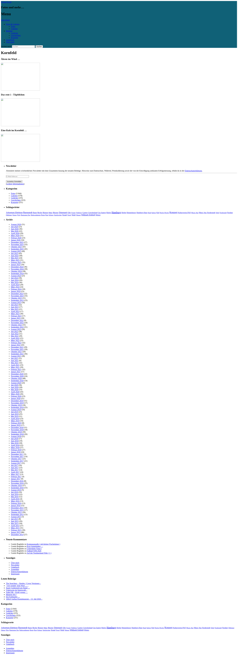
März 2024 (15, 287)
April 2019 (15, 418)
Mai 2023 (14, 309)
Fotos (13, 26)
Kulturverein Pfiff (184, 213)
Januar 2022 (15, 345)
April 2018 (15, 445)
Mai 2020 (14, 389)
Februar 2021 (16, 369)
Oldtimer (9, 215)
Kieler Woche (164, 213)
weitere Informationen (15, 184)
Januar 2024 (15, 291)
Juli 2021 (14, 358)
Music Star (194, 213)
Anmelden (15, 569)
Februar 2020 (16, 396)
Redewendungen (36, 215)
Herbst (123, 213)
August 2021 (16, 356)
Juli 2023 (14, 305)
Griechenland (92, 213)
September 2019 (17, 407)
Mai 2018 (14, 443)
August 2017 (16, 463)
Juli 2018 (14, 439)
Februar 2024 (16, 289)
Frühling (79, 213)
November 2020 (17, 376)
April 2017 (15, 472)
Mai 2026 (14, 231)
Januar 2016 (15, 506)
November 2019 (17, 403)
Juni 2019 (15, 414)
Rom (46, 215)
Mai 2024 (14, 282)
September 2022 (17, 327)
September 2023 (17, 300)
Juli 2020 (14, 385)
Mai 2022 (14, 336)
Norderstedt (223, 213)
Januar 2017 (15, 479)
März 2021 (15, 367)
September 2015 (17, 514)
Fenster (73, 213)
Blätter (50, 213)
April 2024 (15, 285)
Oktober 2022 (16, 325)
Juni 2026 (15, 229)
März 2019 (15, 421)
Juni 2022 (15, 334)
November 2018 (17, 430)
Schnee (51, 215)
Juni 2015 (15, 521)
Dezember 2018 (17, 427)
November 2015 (17, 510)
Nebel (217, 213)
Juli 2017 (14, 465)
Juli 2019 (14, 412)
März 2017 (15, 474)
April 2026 (15, 233)
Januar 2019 (15, 425)
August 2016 (16, 490)
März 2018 (15, 448)
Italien (154, 213)
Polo (18, 215)
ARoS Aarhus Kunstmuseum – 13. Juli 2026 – (24, 599)
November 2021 (17, 349)
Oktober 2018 (16, 432)
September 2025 (17, 249)
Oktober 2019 (16, 405)
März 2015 (15, 528)
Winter (98, 215)
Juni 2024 (15, 280)
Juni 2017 (15, 468)
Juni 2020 (15, 387)
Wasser (78, 215)
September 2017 (17, 461)
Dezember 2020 (17, 374)
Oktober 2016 (16, 485)
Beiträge (9, 31)
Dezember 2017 (17, 454)
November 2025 (17, 244)
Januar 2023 (15, 318)
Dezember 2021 (17, 347)
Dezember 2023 (17, 294)
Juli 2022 (14, 331)
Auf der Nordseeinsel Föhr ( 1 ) (39, 553)
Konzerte (14, 38)
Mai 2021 (14, 363)
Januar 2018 (15, 452)
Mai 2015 (14, 523)
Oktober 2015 (16, 512)
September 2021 (17, 354)
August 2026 (16, 224)
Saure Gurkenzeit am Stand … (18, 588)
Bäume (55, 213)
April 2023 (15, 311)
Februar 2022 (16, 343)
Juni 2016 (15, 494)
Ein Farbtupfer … (13, 597)
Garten (85, 213)
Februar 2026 (16, 238)
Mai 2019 (14, 416)
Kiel (157, 213)
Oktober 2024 (16, 271)
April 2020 (15, 392)
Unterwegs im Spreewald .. (16, 590)
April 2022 (15, 338)
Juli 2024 (14, 278)
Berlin (39, 212)
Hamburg (116, 212)
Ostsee (14, 215)
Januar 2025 (15, 265)
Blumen (45, 213)
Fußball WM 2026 (34, 551)
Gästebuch (10, 40)
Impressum (15, 574)
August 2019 (16, 410)
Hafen (108, 213)
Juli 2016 (14, 492)
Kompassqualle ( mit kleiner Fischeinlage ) (43, 544)
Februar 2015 (16, 530)
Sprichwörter (58, 215)
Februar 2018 (16, 450)
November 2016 (17, 483)
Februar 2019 (16, 423)
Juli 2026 (14, 227)
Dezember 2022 (17, 320)
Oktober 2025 (16, 247)
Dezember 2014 (17, 535)
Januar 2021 (15, 372)
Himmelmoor (131, 213)
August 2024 (16, 276)
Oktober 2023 (16, 298)
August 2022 (16, 329)
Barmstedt (27, 212)
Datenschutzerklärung (193, 171)
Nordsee (230, 213)
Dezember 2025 (17, 242)
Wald (74, 215)
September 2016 (17, 488)
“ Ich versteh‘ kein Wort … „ (17, 586)
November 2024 (17, 269)
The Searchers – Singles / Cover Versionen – (23, 583)
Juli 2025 (14, 253)
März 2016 (15, 501)
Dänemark (63, 212)
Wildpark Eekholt (88, 215)
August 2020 (16, 383)
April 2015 (15, 526)
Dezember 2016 (17, 481)
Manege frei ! (11, 595)
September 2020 (17, 381)
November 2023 (17, 296)
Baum (35, 213)
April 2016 (15, 499)
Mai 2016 (14, 497)
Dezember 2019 (17, 401)
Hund (149, 213)
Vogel (69, 215)
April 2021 (15, 365)
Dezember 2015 (17, 508)
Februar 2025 (16, 262)
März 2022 (15, 340)
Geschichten (16, 35)
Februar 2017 (16, 477)
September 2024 (17, 273)
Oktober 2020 (16, 378)
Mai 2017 (14, 470)
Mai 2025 (14, 258)
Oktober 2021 (16, 352)
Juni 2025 (15, 256)
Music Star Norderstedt (207, 213)
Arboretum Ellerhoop (14, 212)
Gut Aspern (102, 213)
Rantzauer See (25, 215)
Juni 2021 (15, 360)
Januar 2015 (15, 532)
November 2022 (17, 323)
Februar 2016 (16, 503)
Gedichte (14, 33)
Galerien (14, 29)
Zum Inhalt (5, 20)
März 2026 (15, 236)
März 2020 (15, 394)
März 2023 (15, 314)
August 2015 (16, 517)
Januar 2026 (15, 240)
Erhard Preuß (6, 2)
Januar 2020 (15, 398)
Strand (64, 215)
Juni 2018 (15, 441)
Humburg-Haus (141, 213)
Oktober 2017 (16, 459)
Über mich (10, 42)
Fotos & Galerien (12, 24)
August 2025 (16, 251)
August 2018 (16, 436)
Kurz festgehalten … (35, 546)
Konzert (173, 212)
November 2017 (17, 456)
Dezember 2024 (17, 267)
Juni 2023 (15, 307)
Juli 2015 (14, 519)
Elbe (69, 213)
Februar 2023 (16, 316)
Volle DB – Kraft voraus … (17, 592)
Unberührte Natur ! (34, 549)
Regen (43, 215)
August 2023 (16, 302)
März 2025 (15, 260)
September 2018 (17, 434)
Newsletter (15, 565)
